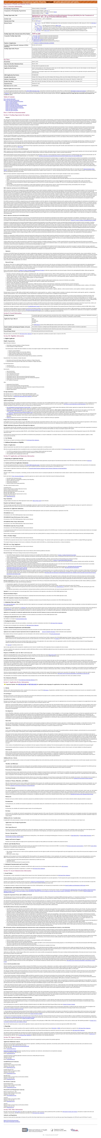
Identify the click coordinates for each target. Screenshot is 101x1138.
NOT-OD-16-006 (22, 684)
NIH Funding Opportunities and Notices (12, 1121)
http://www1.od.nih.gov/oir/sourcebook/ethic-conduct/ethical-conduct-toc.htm (73, 673)
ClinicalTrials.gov (60, 586)
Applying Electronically (55, 633)
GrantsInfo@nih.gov (11, 1059)
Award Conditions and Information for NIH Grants (75, 885)
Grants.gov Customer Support (10, 1050)
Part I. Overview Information (9, 604)
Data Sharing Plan (75, 835)
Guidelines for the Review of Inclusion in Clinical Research (22, 785)
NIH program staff (52, 654)
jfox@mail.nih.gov (10, 1107)
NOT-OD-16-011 (33, 684)
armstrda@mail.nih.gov (11, 1087)
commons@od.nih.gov (11, 1048)
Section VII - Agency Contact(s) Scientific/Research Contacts (83, 220)
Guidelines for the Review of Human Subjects (83, 778)
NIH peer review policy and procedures (75, 845)
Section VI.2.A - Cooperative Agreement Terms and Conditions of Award (20, 1017)
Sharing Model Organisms (85, 835)
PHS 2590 (54, 1028)
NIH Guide (49, 2)
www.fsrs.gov (92, 1033)
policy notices (17, 1111)
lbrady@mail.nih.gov (11, 1067)
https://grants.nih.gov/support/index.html (20, 1046)
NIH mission (45, 690)
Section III (57, 638)
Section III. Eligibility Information (48, 631)
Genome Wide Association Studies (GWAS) (14, 836)
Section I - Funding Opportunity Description (67, 555)
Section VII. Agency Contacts (69, 1004)
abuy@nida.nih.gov (11, 1101)
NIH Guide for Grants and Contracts (78, 90)
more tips (9, 644)
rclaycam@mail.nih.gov (11, 1095)
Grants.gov (89, 460)
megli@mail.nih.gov (11, 1079)
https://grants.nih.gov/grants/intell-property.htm (13, 1009)
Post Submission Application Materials (27, 679)
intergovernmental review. (21, 618)
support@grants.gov (11, 1053)
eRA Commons (8, 608)
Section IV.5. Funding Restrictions (38, 881)
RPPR (59, 1028)
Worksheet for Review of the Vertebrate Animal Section (82, 794)
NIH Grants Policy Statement (69, 449)
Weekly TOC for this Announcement (11, 1120)
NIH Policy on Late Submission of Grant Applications (75, 404)
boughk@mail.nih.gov (11, 1073)
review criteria (93, 845)
